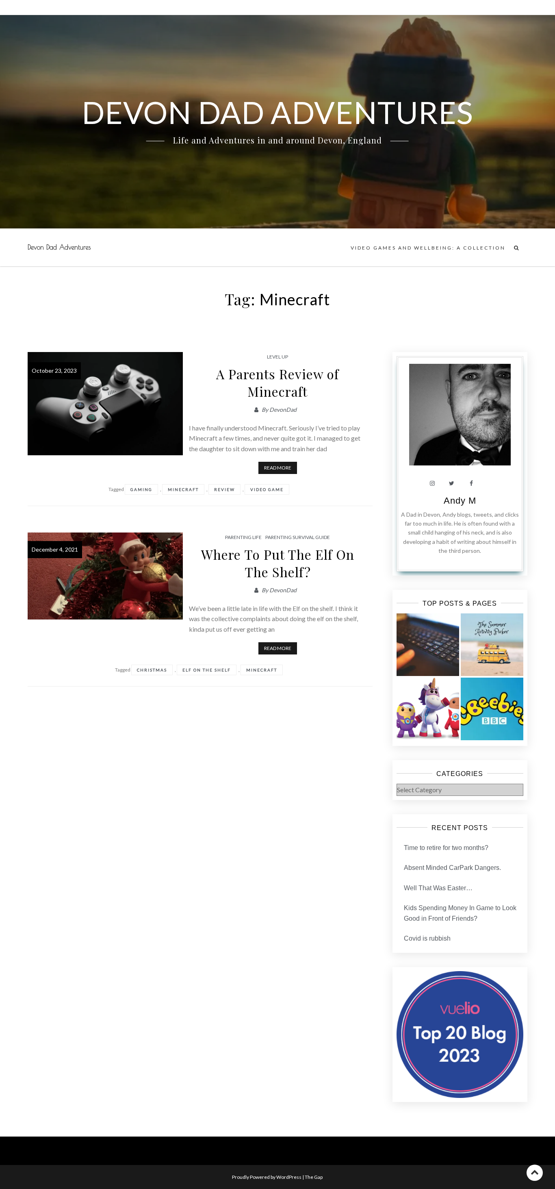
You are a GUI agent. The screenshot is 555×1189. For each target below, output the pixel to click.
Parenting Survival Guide (297, 537)
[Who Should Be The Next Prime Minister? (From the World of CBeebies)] (428, 709)
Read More (277, 468)
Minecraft (183, 489)
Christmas (152, 669)
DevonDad (283, 409)
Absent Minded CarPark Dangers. (452, 867)
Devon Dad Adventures (59, 247)
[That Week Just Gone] (428, 644)
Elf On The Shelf (206, 669)
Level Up (277, 357)
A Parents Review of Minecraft (277, 382)
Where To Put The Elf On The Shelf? (277, 563)
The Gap (314, 1177)
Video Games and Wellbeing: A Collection (428, 248)
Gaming (141, 489)
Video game (267, 489)
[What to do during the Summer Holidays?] (492, 644)
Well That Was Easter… (438, 888)
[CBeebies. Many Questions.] (492, 709)
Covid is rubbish (427, 938)
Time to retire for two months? (446, 847)
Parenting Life (243, 537)
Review (224, 489)
